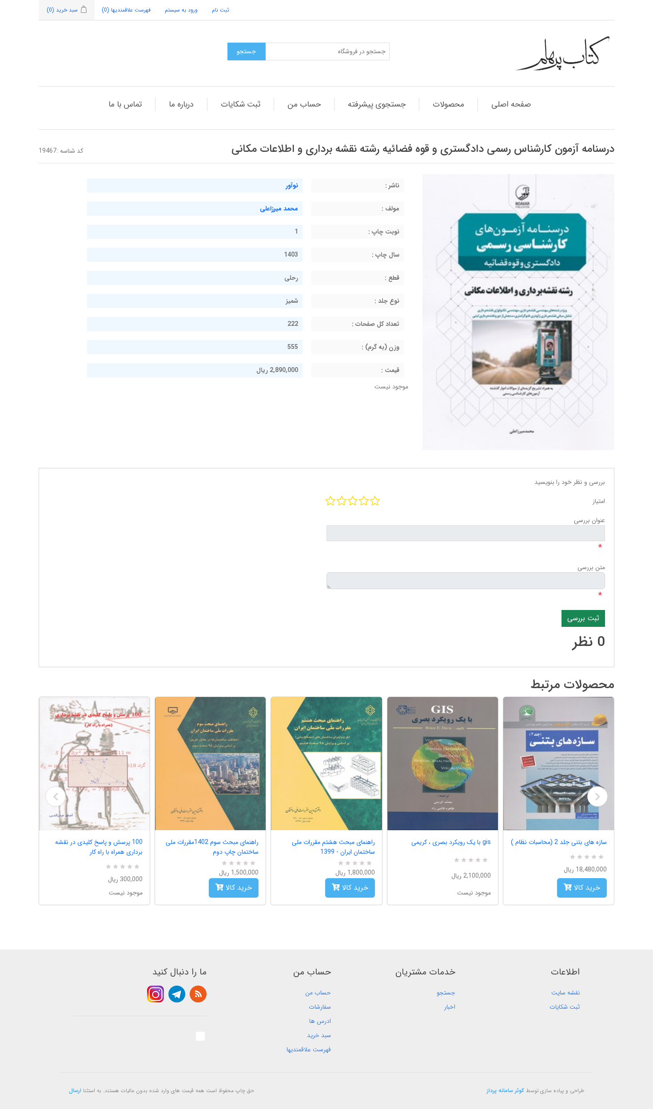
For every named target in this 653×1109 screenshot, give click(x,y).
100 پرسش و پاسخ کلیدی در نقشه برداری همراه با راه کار (99, 847)
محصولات (448, 104)
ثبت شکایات (240, 104)
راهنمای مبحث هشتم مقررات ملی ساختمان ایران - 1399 (333, 847)
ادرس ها (320, 1021)
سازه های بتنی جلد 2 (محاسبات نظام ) (559, 842)
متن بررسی (591, 567)
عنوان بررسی (589, 520)
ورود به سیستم (181, 10)
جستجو (446, 993)
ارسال (75, 1090)
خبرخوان (198, 994)
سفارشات (320, 1007)
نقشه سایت (565, 993)
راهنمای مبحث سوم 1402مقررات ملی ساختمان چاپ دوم (212, 847)
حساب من (304, 104)
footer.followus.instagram (155, 994)
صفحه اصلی (511, 104)
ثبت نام (220, 10)
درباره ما (181, 104)
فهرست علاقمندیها (309, 1049)
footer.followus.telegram (176, 994)
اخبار (449, 1007)
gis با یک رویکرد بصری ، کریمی (451, 842)
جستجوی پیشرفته (377, 104)
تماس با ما (125, 104)
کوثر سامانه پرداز (505, 1090)
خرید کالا (237, 887)
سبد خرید (319, 1035)
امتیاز (599, 501)
